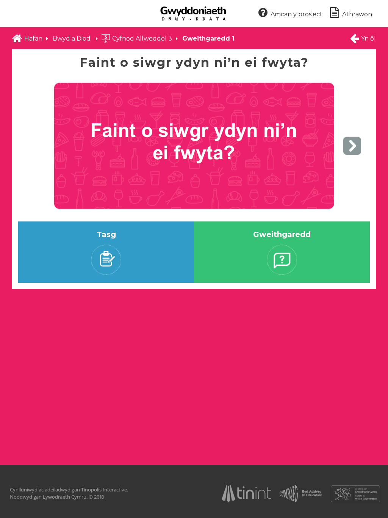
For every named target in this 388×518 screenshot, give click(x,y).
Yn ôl (368, 38)
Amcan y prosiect (296, 14)
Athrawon (357, 14)
